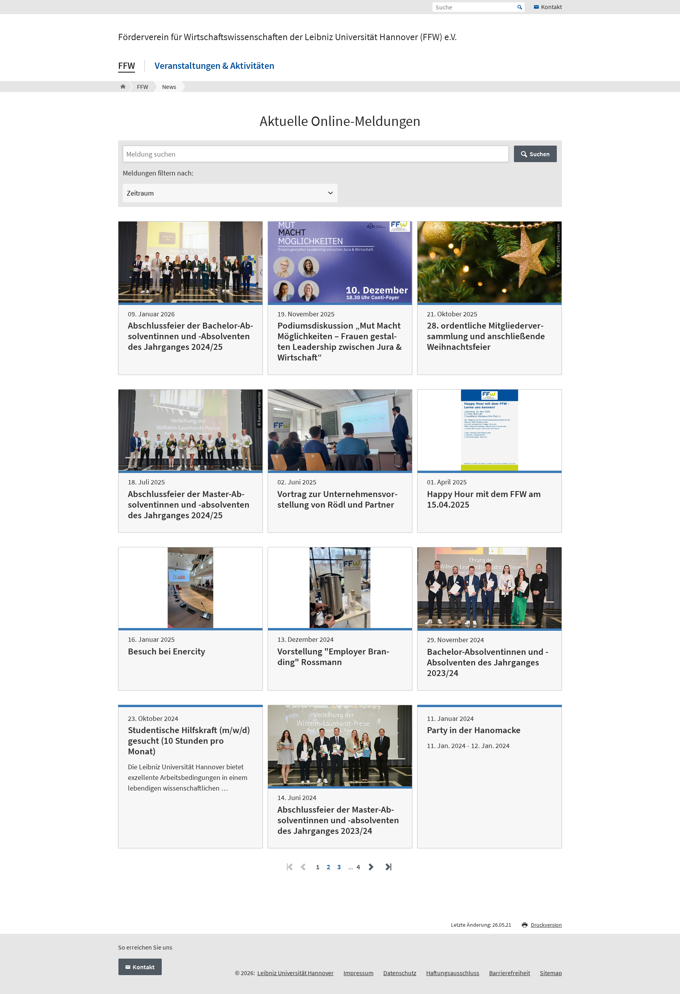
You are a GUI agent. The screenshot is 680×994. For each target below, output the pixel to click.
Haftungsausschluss (452, 973)
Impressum (358, 973)
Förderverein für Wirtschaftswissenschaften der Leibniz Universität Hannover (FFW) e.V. (287, 37)
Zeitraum (140, 193)
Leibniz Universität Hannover (295, 973)
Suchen (540, 154)
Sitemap (551, 973)
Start (520, 7)
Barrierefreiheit (509, 973)
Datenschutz (399, 973)
